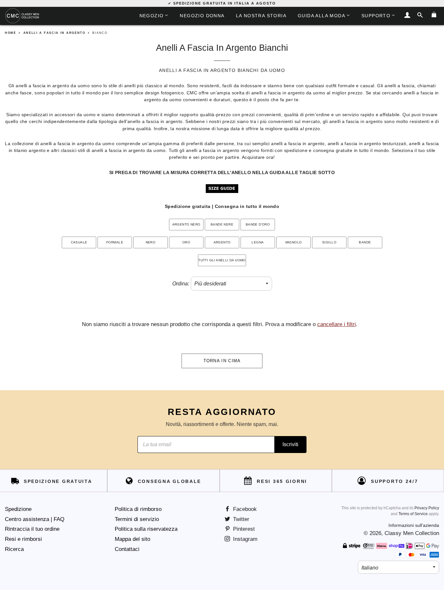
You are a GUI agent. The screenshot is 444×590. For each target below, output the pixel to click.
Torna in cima (222, 360)
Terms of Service (413, 514)
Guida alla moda (321, 15)
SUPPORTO (375, 15)
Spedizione (18, 509)
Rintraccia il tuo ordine (32, 529)
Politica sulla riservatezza (146, 529)
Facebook (244, 509)
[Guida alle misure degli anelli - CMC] (222, 191)
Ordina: (180, 283)
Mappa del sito (132, 539)
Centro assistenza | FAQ (34, 519)
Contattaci (127, 549)
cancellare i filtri (336, 324)
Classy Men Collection (412, 533)
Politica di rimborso (138, 509)
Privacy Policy (426, 508)
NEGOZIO (151, 15)
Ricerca (14, 549)
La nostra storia (261, 15)
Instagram (244, 539)
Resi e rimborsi (23, 539)
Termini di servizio (137, 519)
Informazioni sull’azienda (413, 525)
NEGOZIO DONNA (202, 15)
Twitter (240, 519)
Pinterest (243, 529)
